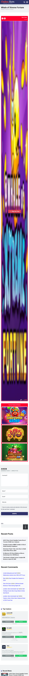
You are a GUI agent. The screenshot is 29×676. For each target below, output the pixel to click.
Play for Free (15, 211)
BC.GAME (9, 628)
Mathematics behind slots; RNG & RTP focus (14, 575)
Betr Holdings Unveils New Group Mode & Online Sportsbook (14, 591)
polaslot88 (9, 613)
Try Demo (14, 415)
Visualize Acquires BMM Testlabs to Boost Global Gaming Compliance (14, 545)
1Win (8, 646)
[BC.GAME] (4, 630)
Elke (4, 578)
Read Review (8, 621)
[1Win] (4, 648)
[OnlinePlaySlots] (7, 2)
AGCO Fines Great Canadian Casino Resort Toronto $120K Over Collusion (14, 541)
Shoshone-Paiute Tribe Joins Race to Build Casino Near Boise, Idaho (14, 549)
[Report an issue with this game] (2, 18)
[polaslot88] (4, 615)
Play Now (21, 621)
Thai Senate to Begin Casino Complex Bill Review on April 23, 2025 (14, 558)
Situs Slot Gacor (7, 583)
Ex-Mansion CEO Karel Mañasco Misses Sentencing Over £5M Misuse (13, 554)
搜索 (2, 523)
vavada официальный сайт (10, 573)
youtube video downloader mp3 (11, 589)
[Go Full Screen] (5, 18)
